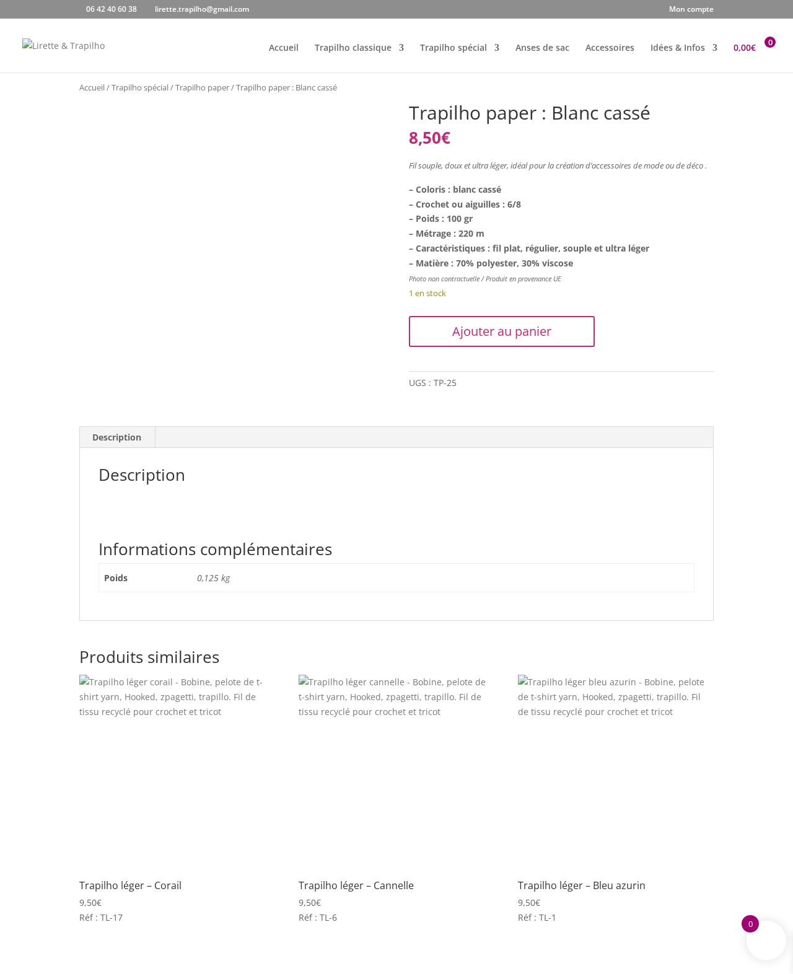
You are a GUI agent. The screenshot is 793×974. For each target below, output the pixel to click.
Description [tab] (116, 437)
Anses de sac (542, 48)
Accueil (284, 48)
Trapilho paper (202, 87)
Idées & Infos (678, 48)
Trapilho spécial (453, 48)
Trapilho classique (353, 48)
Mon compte (691, 10)
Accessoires (609, 48)
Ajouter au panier (501, 331)
